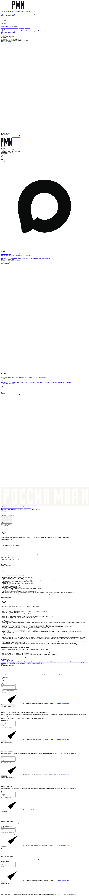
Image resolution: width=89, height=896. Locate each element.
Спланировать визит (6, 32)
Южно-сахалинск (35, 663)
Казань (33, 662)
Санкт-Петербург (9, 660)
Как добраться (42, 377)
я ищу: (2, 515)
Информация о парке (6, 14)
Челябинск (28, 663)
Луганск (9, 662)
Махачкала (44, 662)
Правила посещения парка (8, 508)
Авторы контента (16, 14)
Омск (65, 662)
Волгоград (21, 662)
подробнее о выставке (6, 333)
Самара (86, 662)
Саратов (3, 663)
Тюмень (21, 663)
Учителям (27, 11)
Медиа (13, 32)
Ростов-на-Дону (80, 662)
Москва (2, 660)
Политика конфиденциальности (23, 508)
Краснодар (38, 662)
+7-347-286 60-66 (16, 137)
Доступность (21, 11)
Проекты (23, 14)
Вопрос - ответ (14, 11)
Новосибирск (60, 662)
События (3, 11)
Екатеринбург (27, 662)
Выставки (3, 26)
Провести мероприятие (32, 14)
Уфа (24, 663)
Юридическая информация (64, 382)
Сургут (13, 663)
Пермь (68, 662)
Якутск (42, 663)
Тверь (17, 663)
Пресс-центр (41, 14)
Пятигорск (73, 662)
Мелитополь (4, 662)
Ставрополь (8, 663)
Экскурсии (8, 26)
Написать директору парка (36, 382)
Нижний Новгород (51, 662)
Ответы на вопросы (28, 377)
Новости (7, 11)
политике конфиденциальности (61, 703)
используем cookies (36, 509)
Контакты (47, 14)
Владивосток (14, 662)
